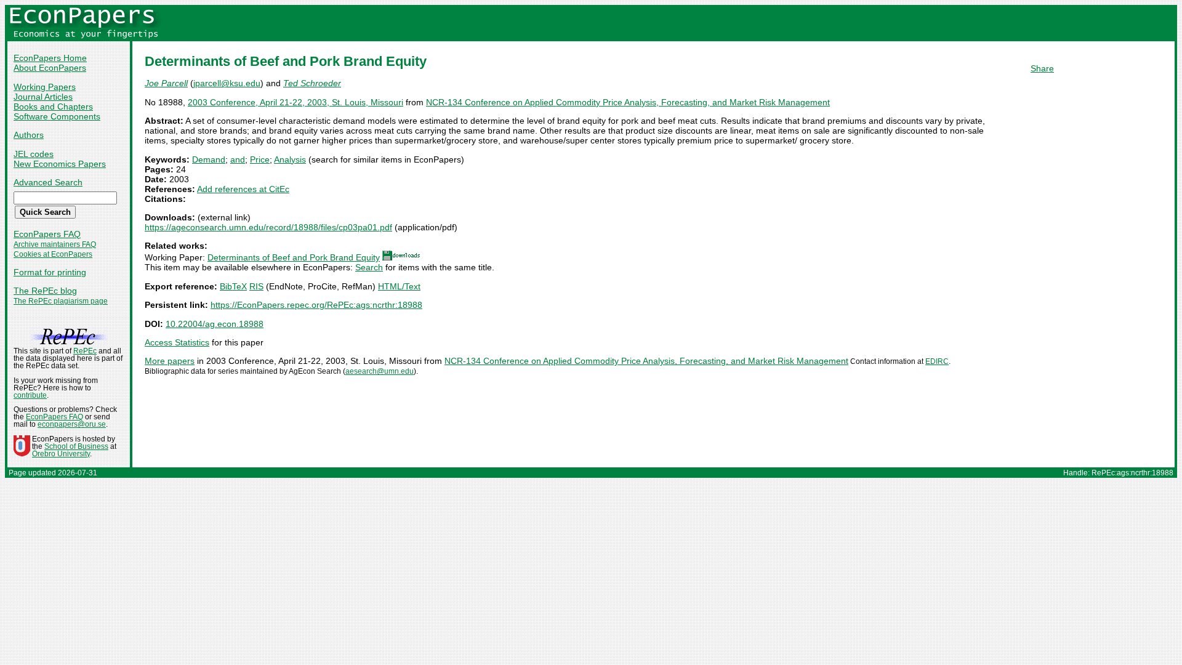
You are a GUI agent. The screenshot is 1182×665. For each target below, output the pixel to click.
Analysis (290, 159)
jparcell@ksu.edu (226, 83)
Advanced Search (48, 182)
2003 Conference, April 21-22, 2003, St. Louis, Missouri (295, 102)
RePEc (85, 351)
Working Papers (45, 87)
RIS (256, 286)
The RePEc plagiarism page (61, 301)
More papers (170, 361)
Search (369, 267)
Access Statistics (177, 342)
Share (1042, 68)
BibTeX (233, 286)
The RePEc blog (45, 291)
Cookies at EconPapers (53, 254)
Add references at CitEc (243, 189)
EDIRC (937, 361)
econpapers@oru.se (72, 424)
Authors (29, 135)
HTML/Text (399, 286)
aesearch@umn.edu (379, 371)
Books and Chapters (53, 106)
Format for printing (50, 272)
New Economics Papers (60, 164)
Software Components (57, 116)
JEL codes (34, 154)
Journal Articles (43, 97)
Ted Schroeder (312, 83)
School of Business (76, 446)
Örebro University (61, 453)
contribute (30, 395)
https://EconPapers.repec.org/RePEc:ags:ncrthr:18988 (316, 305)
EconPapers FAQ (47, 234)
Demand (208, 159)
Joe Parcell (166, 83)
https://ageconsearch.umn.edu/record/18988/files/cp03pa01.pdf (268, 227)
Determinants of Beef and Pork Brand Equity (293, 257)
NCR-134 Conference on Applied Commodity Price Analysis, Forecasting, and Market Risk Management (628, 102)
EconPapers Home (50, 58)
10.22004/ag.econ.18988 (214, 324)
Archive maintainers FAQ (55, 244)
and (237, 159)
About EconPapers (50, 68)
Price (260, 159)
